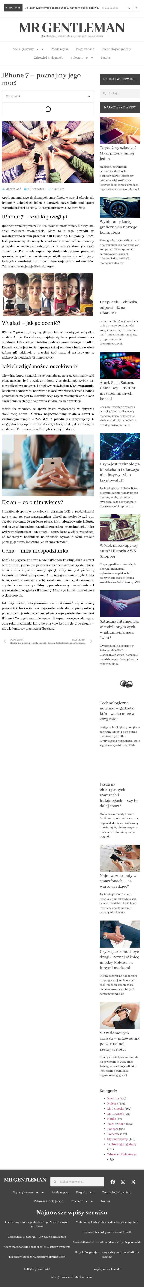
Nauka (105, 58)
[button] (88, 96)
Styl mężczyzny (23, 49)
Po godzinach (85, 49)
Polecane (77, 58)
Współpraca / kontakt (107, 1269)
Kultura (112, 1104)
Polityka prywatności (37, 1269)
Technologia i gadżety (116, 49)
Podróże (112, 1129)
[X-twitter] (133, 1181)
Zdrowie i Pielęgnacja (48, 58)
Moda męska (60, 49)
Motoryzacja (115, 1114)
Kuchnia (113, 1099)
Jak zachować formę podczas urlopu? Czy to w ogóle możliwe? (62, 7)
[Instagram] (123, 1181)
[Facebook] (112, 1181)
